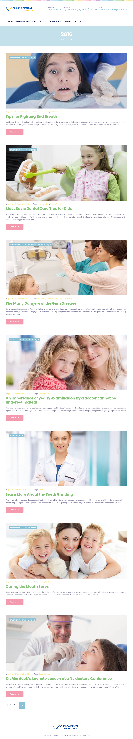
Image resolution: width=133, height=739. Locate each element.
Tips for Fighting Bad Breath (31, 116)
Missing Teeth (55, 204)
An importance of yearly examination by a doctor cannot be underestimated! (61, 400)
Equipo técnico (39, 21)
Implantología (28, 57)
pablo (10, 112)
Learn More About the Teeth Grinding (39, 494)
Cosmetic (41, 299)
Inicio (10, 21)
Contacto (77, 21)
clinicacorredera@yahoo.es (113, 9)
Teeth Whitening (65, 299)
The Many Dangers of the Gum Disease (41, 303)
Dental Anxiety (43, 112)
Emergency (15, 57)
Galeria (67, 21)
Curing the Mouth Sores (27, 586)
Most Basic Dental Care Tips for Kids (39, 208)
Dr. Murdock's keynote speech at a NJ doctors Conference (59, 678)
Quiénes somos (22, 21)
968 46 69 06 (55, 9)
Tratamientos (54, 21)
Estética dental (29, 150)
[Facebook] (125, 21)
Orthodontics (44, 674)
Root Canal (54, 112)
